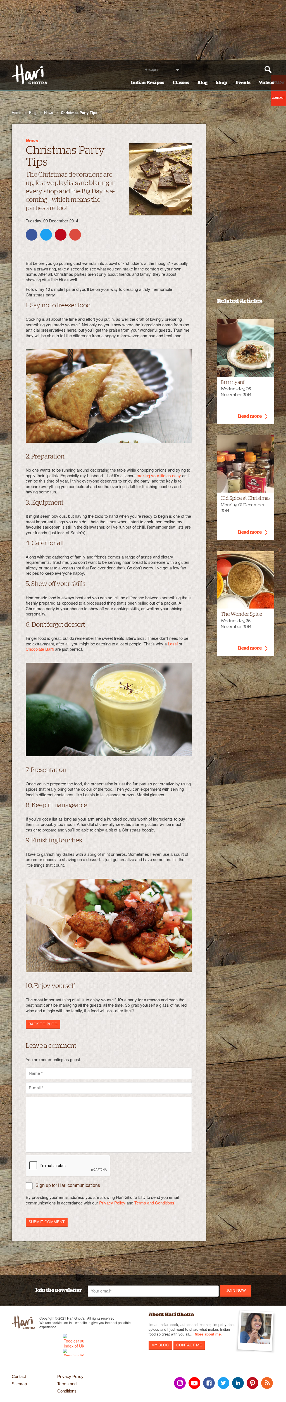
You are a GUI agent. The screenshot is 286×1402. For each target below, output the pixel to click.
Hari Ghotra (29, 74)
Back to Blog (43, 1024)
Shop (221, 82)
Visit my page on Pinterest (252, 1383)
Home (16, 112)
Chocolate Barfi (40, 649)
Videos (266, 82)
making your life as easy (159, 475)
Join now (236, 1290)
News (48, 112)
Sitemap (19, 1383)
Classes (181, 82)
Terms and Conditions (67, 1387)
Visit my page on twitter (223, 1383)
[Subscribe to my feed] (267, 1383)
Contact (19, 1376)
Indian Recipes (147, 82)
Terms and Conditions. (154, 1203)
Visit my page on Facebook (209, 1383)
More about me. (208, 1334)
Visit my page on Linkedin (238, 1383)
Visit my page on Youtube (194, 1383)
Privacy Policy (112, 1203)
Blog (202, 82)
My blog (160, 1345)
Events (243, 82)
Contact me (189, 1345)
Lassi (173, 644)
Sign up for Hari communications (67, 1185)
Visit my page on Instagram (180, 1383)
